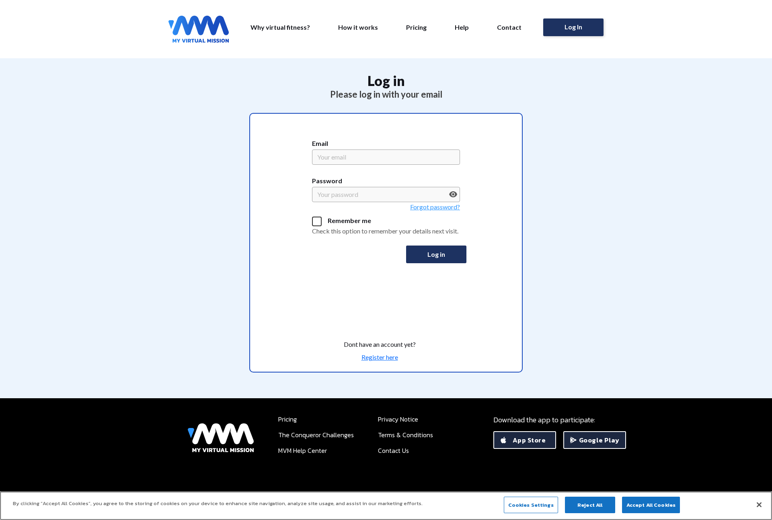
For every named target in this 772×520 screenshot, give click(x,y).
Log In (573, 27)
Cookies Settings (531, 505)
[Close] (759, 505)
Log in (436, 254)
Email (320, 143)
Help (462, 27)
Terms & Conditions (405, 435)
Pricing (416, 27)
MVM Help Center (302, 450)
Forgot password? (435, 207)
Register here (379, 357)
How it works (358, 27)
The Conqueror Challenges (316, 435)
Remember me (349, 220)
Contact (509, 27)
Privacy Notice (398, 419)
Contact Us (393, 450)
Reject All (589, 505)
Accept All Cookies (651, 505)
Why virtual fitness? (280, 27)
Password (327, 180)
